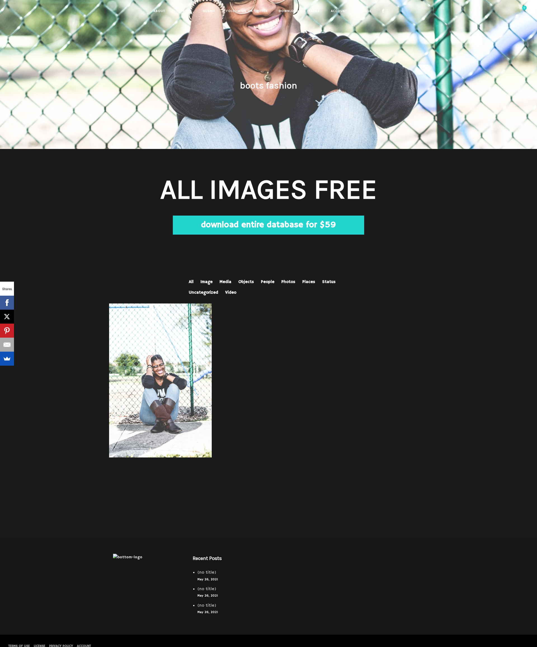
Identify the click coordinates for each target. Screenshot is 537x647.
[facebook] (383, 11)
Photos (288, 281)
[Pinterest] (7, 331)
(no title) (206, 572)
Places (308, 281)
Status (329, 281)
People (267, 281)
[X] (7, 317)
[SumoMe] (7, 359)
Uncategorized (203, 292)
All (191, 281)
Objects (246, 281)
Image (207, 281)
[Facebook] (7, 303)
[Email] (7, 345)
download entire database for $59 (268, 225)
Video (230, 292)
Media (225, 281)
